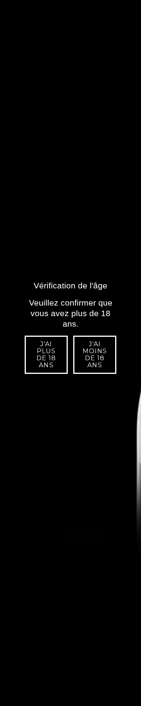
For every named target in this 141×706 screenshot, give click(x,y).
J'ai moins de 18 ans (95, 354)
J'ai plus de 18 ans (46, 354)
